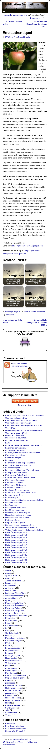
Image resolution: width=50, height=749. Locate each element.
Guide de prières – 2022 (16, 435)
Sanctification (11, 713)
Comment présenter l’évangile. (18, 423)
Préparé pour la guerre (15, 522)
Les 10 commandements (16, 510)
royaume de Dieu (12, 705)
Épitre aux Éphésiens (14, 605)
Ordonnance (10, 663)
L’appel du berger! (13, 458)
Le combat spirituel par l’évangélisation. (22, 470)
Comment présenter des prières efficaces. (23, 425)
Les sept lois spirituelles (15, 507)
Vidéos (8, 715)
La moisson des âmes (15, 450)
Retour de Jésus (12, 698)
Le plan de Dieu (12, 650)
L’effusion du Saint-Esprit (16, 475)
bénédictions (10, 586)
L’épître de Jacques (13, 487)
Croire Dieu (10, 428)
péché (8, 665)
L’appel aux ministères (15, 455)
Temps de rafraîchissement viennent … (22, 527)
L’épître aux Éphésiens (15, 480)
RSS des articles (19, 363)
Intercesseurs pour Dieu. (16, 438)
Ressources (10, 695)
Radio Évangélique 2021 (16, 555)
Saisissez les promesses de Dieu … (21, 525)
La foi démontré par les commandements (23, 445)
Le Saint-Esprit (11, 498)
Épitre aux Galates (13, 608)
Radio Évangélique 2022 (16, 557)
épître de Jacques (13, 613)
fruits (7, 630)
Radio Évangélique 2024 (16, 562)
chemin (27, 312)
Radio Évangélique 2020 (16, 552)
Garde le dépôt (11, 633)
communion (36, 312)
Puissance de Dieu (13, 685)
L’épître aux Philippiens (15, 485)
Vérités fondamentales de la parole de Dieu (24, 530)
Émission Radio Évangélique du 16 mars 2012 (37, 24)
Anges (8, 573)
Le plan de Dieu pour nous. (17, 490)
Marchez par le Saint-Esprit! (17, 512)
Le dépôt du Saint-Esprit (16, 473)
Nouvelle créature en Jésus (17, 517)
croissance (10, 588)
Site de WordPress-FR (15, 731)
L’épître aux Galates (14, 482)
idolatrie (8, 635)
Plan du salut (11, 673)
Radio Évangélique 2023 (16, 560)
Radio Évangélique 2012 (16, 532)
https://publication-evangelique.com (27, 246)
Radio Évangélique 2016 (16, 542)
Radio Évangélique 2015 (16, 540)
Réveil (8, 703)
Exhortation (10, 618)
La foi (7, 443)
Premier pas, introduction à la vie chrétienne (24, 415)
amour (8, 571)
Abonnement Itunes (20, 366)
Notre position (11, 658)
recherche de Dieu (13, 690)
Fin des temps (11, 625)
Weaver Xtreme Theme (14, 742)
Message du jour (20, 15)
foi (6, 628)
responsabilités (11, 693)
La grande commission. (15, 448)
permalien (10, 315)
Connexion (35, 18)
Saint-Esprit (10, 708)
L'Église (8, 643)
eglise (7, 600)
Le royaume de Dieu (14, 495)
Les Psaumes (11, 505)
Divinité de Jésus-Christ (15, 593)
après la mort (11, 576)
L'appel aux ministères (15, 638)
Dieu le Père (10, 591)
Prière (8, 680)
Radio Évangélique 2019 (16, 550)
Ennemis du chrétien (14, 603)
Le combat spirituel (13, 468)
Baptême (9, 583)
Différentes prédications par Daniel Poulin (23, 430)
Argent (8, 578)
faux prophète (11, 620)
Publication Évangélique (21, 4)
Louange (9, 653)
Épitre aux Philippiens (14, 611)
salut (7, 710)
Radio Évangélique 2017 (16, 545)
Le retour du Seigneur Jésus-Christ (20, 493)
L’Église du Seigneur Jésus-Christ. (20, 478)
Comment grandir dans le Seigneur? (21, 420)
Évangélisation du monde (16, 615)
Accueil (7, 15)
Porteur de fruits (12, 520)
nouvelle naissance (13, 660)
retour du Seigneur (13, 700)
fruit (43, 312)
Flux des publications (14, 726)
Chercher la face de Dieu (16, 418)
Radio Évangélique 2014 (16, 537)
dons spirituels (11, 598)
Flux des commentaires (15, 728)
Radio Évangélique (13, 688)
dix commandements (14, 596)
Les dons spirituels (13, 502)
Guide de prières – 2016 (16, 433)
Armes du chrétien (13, 581)
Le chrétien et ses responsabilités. (20, 463)
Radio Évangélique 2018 (16, 547)
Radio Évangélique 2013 (16, 535)
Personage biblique (13, 670)
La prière (9, 460)
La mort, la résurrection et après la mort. (23, 453)
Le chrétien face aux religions (18, 465)
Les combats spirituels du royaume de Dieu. (24, 500)
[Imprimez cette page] (25, 347)
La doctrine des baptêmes (16, 440)
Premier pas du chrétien (15, 675)
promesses (10, 683)
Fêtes (7, 623)
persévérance (11, 668)
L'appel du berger (13, 640)
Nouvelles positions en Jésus (18, 515)
